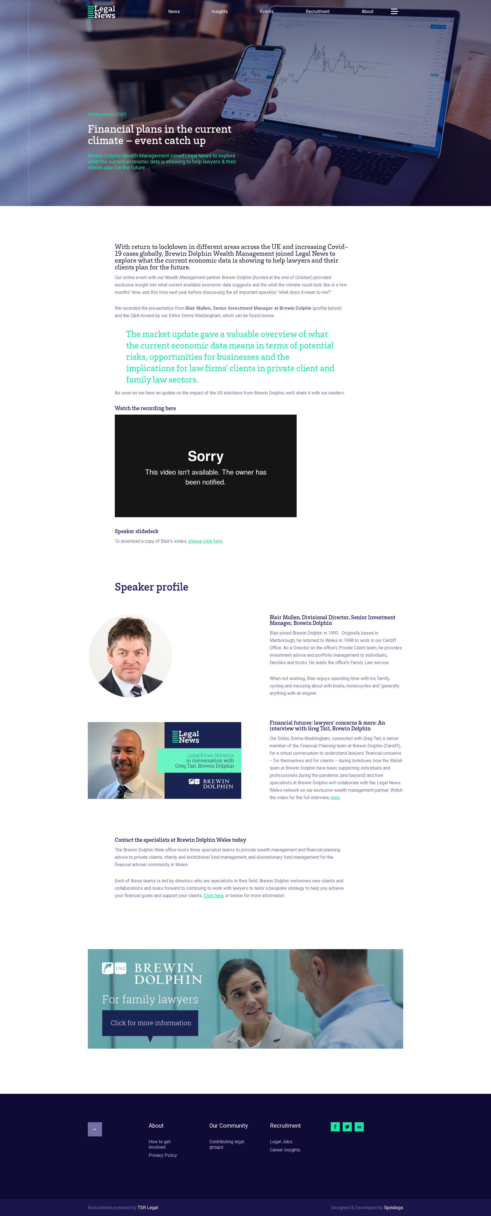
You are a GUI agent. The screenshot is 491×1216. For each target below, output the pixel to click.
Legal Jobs (281, 1141)
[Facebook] (335, 1126)
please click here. (205, 541)
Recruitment (318, 11)
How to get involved (159, 1144)
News (174, 11)
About (367, 11)
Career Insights (285, 1150)
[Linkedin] (359, 1126)
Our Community (228, 1125)
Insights (220, 11)
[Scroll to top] (95, 1129)
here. (335, 797)
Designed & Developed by (367, 1207)
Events (267, 11)
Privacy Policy (163, 1155)
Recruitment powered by (123, 1207)
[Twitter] (347, 1126)
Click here (213, 895)
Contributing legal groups (226, 1144)
